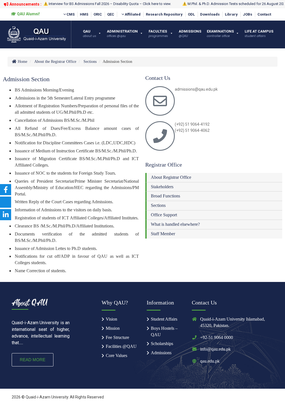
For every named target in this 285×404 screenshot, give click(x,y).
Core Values (116, 355)
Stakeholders (162, 186)
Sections (90, 62)
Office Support (164, 214)
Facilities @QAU (121, 346)
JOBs (247, 14)
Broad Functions (165, 196)
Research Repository (164, 14)
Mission (113, 328)
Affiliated (133, 14)
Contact (264, 14)
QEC (110, 14)
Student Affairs (164, 319)
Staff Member (163, 233)
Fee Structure (117, 337)
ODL (191, 14)
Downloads (210, 14)
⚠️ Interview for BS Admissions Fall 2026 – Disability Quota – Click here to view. (107, 4)
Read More (32, 359)
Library (231, 14)
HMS (84, 14)
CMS (71, 14)
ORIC (98, 14)
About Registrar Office (171, 177)
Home (22, 62)
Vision (111, 319)
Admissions (161, 352)
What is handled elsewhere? (175, 224)
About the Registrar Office (55, 62)
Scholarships (162, 343)
